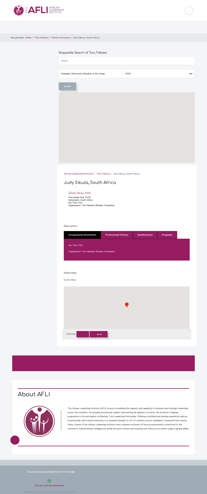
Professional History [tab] (116, 234)
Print (99, 334)
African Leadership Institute (78, 173)
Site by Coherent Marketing (49, 485)
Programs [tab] (167, 234)
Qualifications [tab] (145, 234)
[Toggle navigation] (189, 10)
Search (67, 86)
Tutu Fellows (103, 173)
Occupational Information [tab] (82, 234)
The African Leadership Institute (48, 472)
